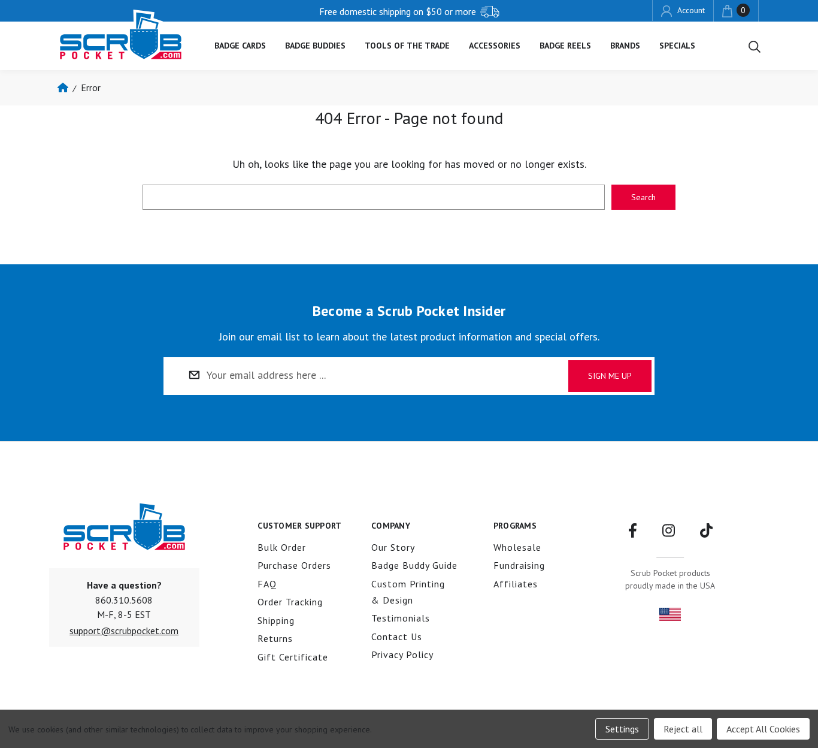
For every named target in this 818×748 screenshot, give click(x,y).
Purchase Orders (294, 565)
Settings (622, 729)
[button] (124, 630)
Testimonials (400, 618)
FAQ (267, 584)
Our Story (393, 547)
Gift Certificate (292, 657)
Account (689, 10)
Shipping (276, 620)
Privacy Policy (402, 654)
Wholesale (517, 547)
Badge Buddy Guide (414, 565)
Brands (625, 45)
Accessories (494, 45)
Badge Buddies (315, 45)
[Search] (755, 46)
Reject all (683, 729)
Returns (275, 638)
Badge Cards (240, 45)
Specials (677, 45)
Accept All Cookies (763, 729)
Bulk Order (281, 547)
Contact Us (396, 637)
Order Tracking (290, 602)
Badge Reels (565, 45)
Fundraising (519, 565)
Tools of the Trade (407, 45)
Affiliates (515, 584)
